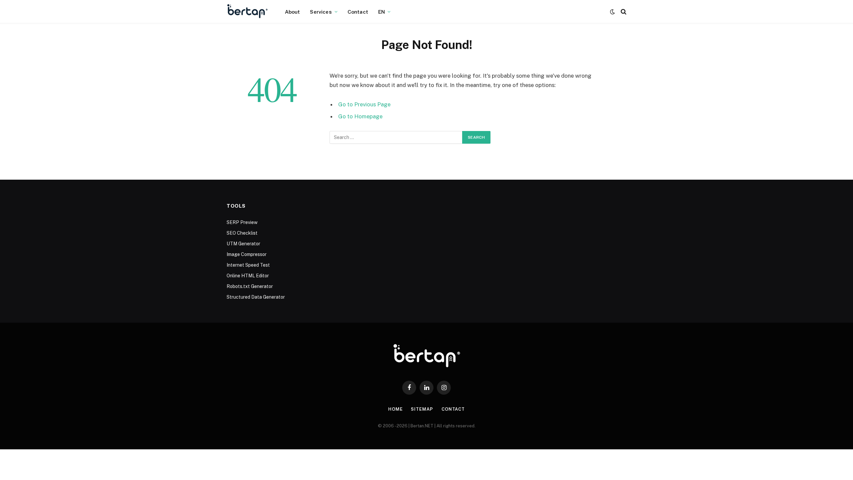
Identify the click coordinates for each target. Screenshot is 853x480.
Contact (358, 12)
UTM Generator (243, 243)
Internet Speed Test (248, 265)
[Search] (622, 11)
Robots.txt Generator (250, 286)
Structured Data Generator (256, 297)
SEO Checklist (242, 233)
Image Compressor (247, 254)
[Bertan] (247, 11)
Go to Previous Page (364, 104)
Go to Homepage (360, 116)
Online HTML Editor (248, 275)
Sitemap (422, 409)
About (292, 12)
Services (321, 12)
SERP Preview (242, 222)
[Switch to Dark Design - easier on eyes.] (612, 11)
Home (395, 409)
